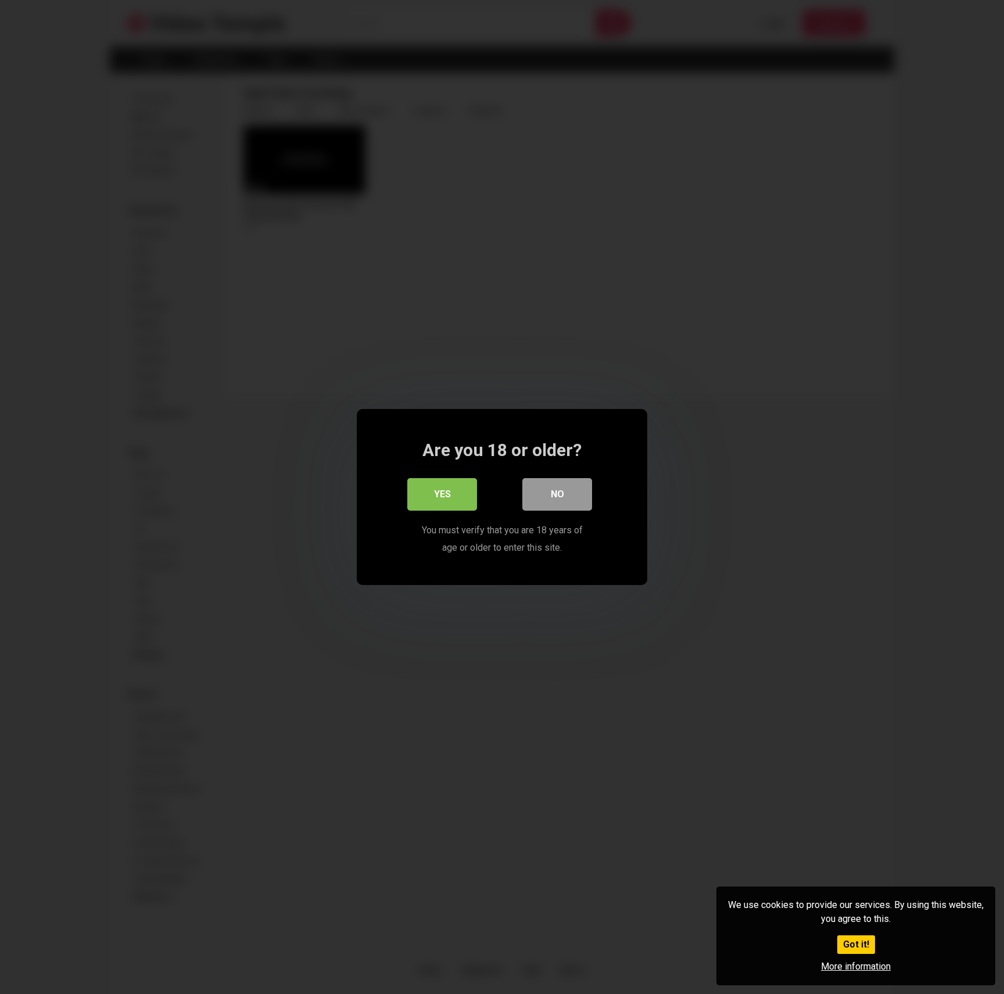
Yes (442, 494)
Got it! (856, 944)
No (557, 494)
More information (856, 966)
